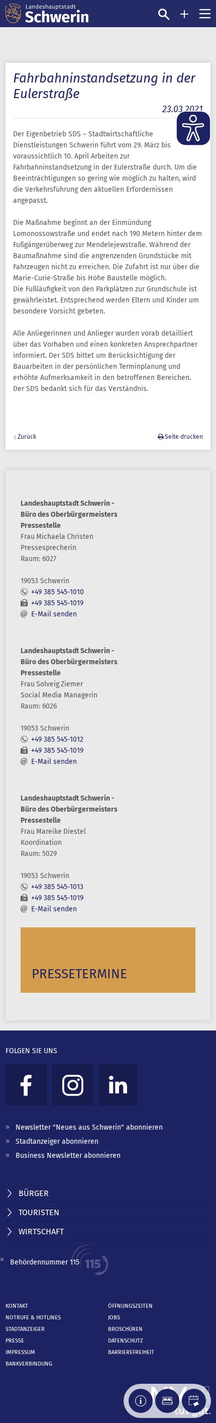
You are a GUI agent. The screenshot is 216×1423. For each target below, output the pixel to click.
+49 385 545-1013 (57, 887)
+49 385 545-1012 (57, 739)
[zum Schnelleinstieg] (184, 14)
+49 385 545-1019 (57, 603)
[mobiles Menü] (204, 14)
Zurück (27, 436)
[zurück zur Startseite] (47, 14)
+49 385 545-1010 (57, 592)
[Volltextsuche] (163, 14)
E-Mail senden (54, 614)
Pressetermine (79, 974)
